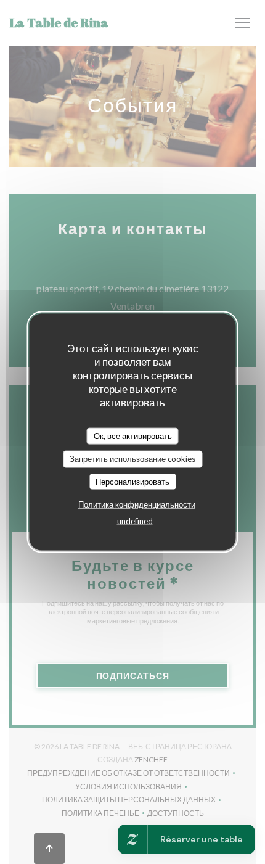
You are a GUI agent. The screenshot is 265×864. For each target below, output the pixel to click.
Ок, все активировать (133, 435)
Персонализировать (132, 481)
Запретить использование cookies (132, 459)
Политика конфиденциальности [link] (136, 504)
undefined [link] (135, 521)
